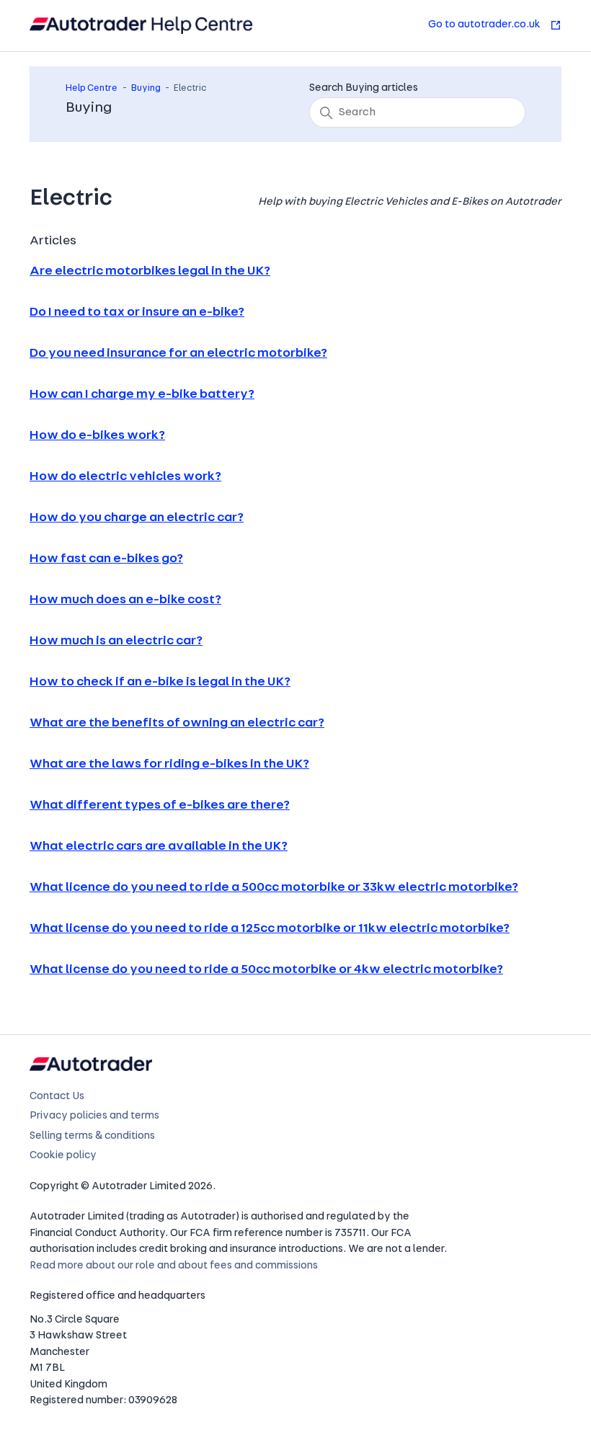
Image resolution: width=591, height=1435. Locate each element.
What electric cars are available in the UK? (159, 846)
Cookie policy (63, 1155)
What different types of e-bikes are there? (160, 805)
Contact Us (57, 1096)
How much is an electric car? (116, 641)
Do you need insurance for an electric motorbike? (178, 353)
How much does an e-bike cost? (125, 600)
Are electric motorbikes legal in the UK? (150, 271)
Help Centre (91, 88)
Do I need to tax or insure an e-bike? (137, 312)
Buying (146, 88)
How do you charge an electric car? (137, 518)
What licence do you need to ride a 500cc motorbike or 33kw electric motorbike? (274, 887)
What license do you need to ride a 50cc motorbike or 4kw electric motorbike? (266, 970)
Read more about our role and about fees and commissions (174, 1266)
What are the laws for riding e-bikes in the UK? (169, 764)
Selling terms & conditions (92, 1136)
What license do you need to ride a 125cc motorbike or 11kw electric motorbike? (270, 929)
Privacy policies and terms (94, 1116)
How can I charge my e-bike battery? (142, 394)
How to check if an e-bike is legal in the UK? (160, 682)
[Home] (141, 25)
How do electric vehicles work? (125, 477)
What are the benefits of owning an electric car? (177, 723)
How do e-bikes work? (97, 436)
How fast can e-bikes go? (106, 559)
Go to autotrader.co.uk (485, 24)
